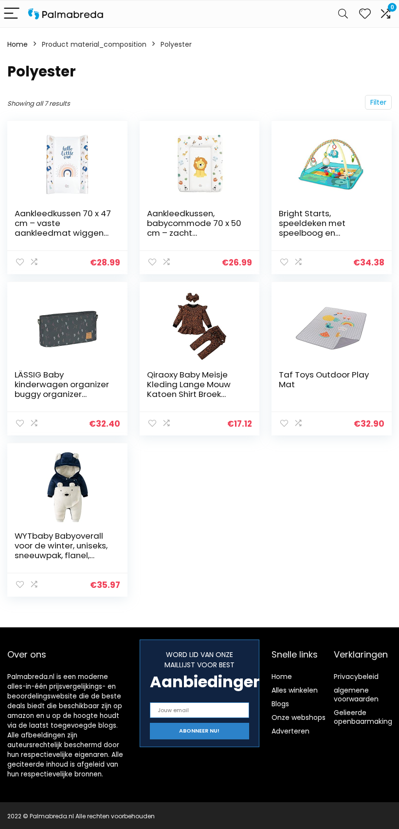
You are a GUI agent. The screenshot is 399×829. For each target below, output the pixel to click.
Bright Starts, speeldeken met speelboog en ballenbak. (312, 227)
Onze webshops (299, 717)
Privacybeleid (356, 676)
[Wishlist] (365, 14)
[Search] (343, 14)
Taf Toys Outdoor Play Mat (324, 379)
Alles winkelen (295, 690)
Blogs (280, 704)
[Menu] (11, 14)
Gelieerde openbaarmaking (363, 717)
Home (17, 44)
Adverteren (290, 731)
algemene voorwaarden (356, 694)
